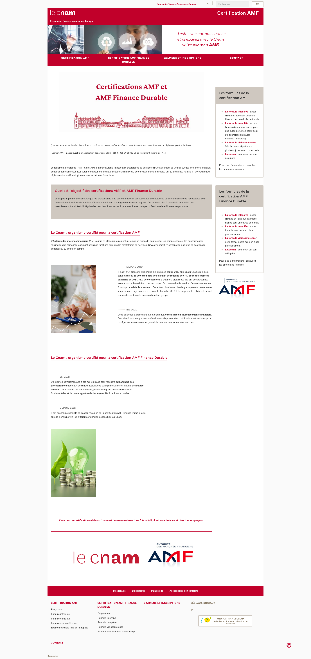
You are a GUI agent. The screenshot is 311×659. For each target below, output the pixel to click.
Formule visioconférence (64, 623)
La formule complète (236, 123)
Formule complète (60, 618)
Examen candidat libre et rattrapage (69, 627)
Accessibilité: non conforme (184, 591)
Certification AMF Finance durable (117, 605)
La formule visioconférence (240, 142)
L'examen (230, 154)
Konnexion (53, 656)
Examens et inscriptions (162, 603)
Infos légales (119, 591)
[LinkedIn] (207, 3)
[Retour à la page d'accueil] (71, 14)
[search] (232, 4)
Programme (57, 609)
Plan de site (157, 591)
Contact (57, 642)
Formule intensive (60, 614)
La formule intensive (236, 111)
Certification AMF (64, 603)
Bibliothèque (138, 591)
